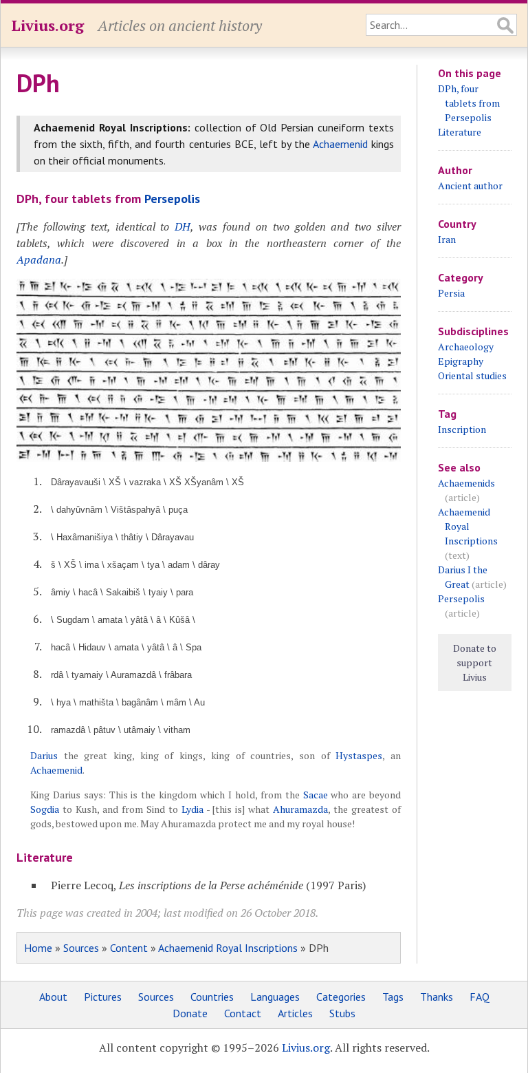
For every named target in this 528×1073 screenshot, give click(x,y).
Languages (275, 996)
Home (38, 948)
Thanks (436, 996)
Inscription (462, 429)
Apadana (38, 259)
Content (129, 948)
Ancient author (470, 185)
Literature (459, 131)
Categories (341, 996)
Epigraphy (460, 361)
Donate (190, 1013)
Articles (295, 1013)
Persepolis (172, 198)
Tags (393, 996)
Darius (44, 755)
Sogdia (44, 809)
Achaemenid (340, 144)
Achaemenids (466, 482)
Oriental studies (472, 375)
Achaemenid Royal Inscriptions (228, 948)
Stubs (342, 1013)
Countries (212, 996)
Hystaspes (359, 755)
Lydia (193, 809)
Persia (451, 292)
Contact (242, 1013)
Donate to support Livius (474, 662)
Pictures (103, 996)
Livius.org (47, 25)
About (53, 996)
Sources (81, 948)
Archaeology (466, 346)
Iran (447, 239)
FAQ (480, 996)
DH (182, 226)
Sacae (315, 794)
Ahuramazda (300, 809)
